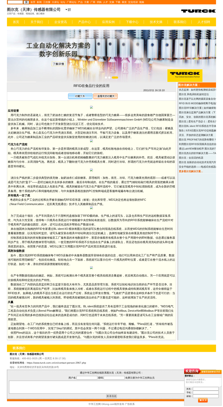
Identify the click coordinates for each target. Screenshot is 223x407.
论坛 (62, 2)
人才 (105, 2)
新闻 (39, 2)
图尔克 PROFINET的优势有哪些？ (197, 139)
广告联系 (130, 404)
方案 (86, 2)
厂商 (92, 2)
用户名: (72, 377)
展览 (124, 2)
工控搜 (46, 2)
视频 (141, 2)
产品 (80, 2)
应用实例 (108, 22)
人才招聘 (204, 22)
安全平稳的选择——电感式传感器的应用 (201, 166)
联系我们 (180, 22)
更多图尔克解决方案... (191, 171)
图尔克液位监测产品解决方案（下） (198, 112)
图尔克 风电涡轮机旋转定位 (194, 94)
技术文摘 (156, 22)
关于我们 (36, 22)
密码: (101, 377)
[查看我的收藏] (105, 95)
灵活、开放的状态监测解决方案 (196, 135)
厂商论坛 (71, 2)
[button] (106, 77)
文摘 (111, 2)
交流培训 (133, 2)
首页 (32, 2)
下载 (118, 2)
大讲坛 (55, 2)
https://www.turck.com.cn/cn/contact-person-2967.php (56, 362)
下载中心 (132, 22)
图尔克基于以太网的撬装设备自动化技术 (201, 98)
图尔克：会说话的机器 (191, 157)
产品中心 (84, 22)
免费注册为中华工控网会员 (140, 377)
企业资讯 (60, 22)
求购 (99, 2)
